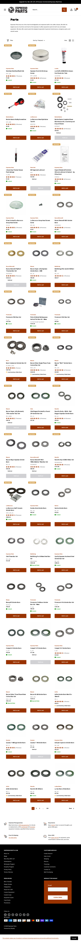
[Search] (64, 10)
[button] (16, 76)
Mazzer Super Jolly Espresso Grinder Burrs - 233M (38, 270)
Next (70, 808)
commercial (24, 827)
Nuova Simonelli (59, 218)
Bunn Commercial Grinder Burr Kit (16, 363)
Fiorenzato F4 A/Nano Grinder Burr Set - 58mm (39, 603)
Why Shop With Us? (9, 858)
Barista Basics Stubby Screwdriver (16, 119)
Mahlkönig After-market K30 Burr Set (64, 270)
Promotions (7, 903)
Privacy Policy (7, 869)
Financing (46, 864)
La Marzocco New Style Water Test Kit (39, 120)
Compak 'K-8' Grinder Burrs (38, 648)
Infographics (7, 887)
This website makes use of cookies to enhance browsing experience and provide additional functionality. (30, 938)
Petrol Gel (32, 167)
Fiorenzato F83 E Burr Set (13, 317)
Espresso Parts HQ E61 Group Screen (38, 72)
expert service (55, 837)
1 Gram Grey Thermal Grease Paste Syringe (14, 171)
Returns (46, 861)
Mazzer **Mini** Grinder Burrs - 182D (64, 364)
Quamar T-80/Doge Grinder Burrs (15, 743)
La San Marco (58, 786)
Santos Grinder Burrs (61, 508)
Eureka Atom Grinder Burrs (38, 508)
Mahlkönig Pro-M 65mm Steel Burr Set (40, 558)
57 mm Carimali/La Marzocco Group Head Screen (14, 222)
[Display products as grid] (70, 40)
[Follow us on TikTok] (24, 914)
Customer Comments (50, 867)
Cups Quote (7, 900)
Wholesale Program (9, 864)
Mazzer (32, 266)
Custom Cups (7, 895)
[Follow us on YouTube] (20, 914)
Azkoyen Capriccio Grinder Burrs (64, 743)
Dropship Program (9, 867)
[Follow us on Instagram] (12, 914)
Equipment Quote (9, 897)
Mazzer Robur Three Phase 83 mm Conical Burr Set (16, 695)
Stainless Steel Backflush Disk (15, 71)
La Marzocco (33, 117)
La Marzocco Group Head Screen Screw (40, 222)
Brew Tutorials (8, 881)
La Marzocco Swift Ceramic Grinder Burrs (14, 509)
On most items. (13, 837)
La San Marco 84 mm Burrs (62, 789)
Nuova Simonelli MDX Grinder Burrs (63, 222)
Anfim (56, 691)
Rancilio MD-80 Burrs (36, 789)
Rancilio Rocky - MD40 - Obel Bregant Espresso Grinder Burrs (64, 412)
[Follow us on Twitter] (9, 914)
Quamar (8, 740)
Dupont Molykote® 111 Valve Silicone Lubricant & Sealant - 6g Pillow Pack (64, 172)
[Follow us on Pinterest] (16, 914)
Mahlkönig (57, 266)
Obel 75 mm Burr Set (12, 556)
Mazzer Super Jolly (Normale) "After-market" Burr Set (15, 412)
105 (47, 808)
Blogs (5, 856)
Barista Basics (9, 117)
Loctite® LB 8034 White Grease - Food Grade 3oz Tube (64, 72)
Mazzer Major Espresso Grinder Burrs (15, 461)
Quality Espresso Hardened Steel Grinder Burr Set (64, 558)
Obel (31, 408)
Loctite (56, 68)
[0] (75, 10)
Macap (7, 599)
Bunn (7, 360)
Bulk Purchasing (48, 872)
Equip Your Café (8, 889)
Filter (11, 40)
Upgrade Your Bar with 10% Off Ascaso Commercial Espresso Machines (40, 2)
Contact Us (47, 869)
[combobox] (46, 10)
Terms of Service (8, 872)
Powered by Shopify (9, 928)
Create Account (48, 853)
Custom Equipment (9, 892)
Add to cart (16, 87)
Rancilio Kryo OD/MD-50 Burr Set (64, 460)
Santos (56, 505)
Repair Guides (8, 884)
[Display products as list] (73, 40)
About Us (6, 853)
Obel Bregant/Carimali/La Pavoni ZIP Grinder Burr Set (40, 412)
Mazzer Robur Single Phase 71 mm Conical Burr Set (40, 364)
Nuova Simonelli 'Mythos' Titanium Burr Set (13, 270)
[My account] (71, 10)
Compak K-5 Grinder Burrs (13, 648)
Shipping (46, 858)
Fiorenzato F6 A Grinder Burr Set (64, 602)
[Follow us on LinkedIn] (27, 914)
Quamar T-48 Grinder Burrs (38, 743)
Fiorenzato (9, 314)
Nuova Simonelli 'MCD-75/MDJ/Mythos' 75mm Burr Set (39, 461)
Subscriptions (7, 861)
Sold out (64, 137)
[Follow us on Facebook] (5, 914)
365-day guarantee (24, 825)
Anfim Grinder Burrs (12, 789)
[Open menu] (5, 10)
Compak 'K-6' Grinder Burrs (63, 648)
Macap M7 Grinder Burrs (13, 602)
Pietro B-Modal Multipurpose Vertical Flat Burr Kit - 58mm (38, 318)
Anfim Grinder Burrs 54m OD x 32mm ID (63, 695)
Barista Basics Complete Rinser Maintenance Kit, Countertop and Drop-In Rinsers (65, 122)
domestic (32, 827)
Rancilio (57, 408)
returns (53, 825)
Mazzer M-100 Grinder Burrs (38, 694)
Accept (74, 938)
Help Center (47, 856)
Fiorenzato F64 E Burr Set (62, 317)
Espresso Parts (10, 68)
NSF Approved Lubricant (37, 170)
